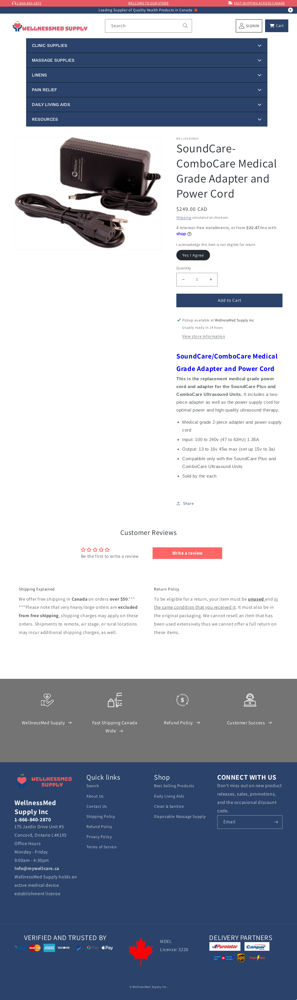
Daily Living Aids (169, 796)
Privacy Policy (99, 836)
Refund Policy (178, 723)
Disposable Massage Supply (180, 816)
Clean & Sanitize (169, 806)
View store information (203, 336)
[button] (276, 25)
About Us (95, 796)
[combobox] (148, 25)
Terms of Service (101, 846)
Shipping (183, 217)
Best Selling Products (174, 785)
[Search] (185, 25)
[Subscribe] (275, 822)
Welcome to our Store (148, 3)
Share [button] (188, 503)
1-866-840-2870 (28, 3)
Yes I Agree (193, 255)
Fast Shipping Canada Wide (114, 727)
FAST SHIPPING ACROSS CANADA (259, 3)
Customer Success (246, 723)
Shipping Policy (100, 816)
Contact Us (96, 806)
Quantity (183, 268)
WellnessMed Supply (43, 723)
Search (92, 785)
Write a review (187, 553)
